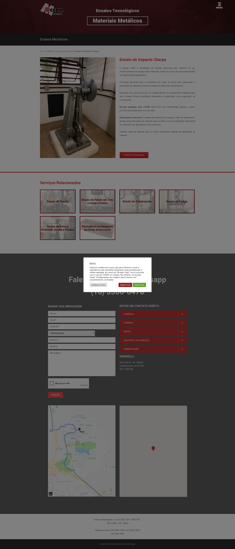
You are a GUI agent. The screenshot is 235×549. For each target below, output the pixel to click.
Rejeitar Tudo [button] (125, 285)
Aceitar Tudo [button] (139, 285)
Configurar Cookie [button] (98, 285)
